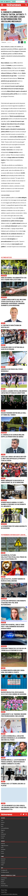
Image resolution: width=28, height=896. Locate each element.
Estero (2, 824)
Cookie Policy (4, 892)
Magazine (3, 830)
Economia (3, 836)
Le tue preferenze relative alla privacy (9, 894)
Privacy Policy (4, 890)
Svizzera (2, 822)
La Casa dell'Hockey (5, 828)
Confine (2, 838)
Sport (2, 826)
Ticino (2, 820)
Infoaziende (3, 834)
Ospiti (2, 832)
